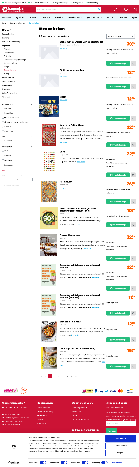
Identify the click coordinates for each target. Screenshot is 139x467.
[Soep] (49, 161)
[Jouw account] (116, 9)
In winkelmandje (119, 63)
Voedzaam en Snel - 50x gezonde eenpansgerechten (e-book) (78, 209)
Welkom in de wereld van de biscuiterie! (81, 42)
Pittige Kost (66, 182)
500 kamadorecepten (72, 70)
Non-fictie (6, 89)
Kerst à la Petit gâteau (72, 125)
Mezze (63, 97)
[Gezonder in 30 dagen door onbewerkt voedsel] (49, 275)
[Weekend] (49, 331)
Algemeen (6, 45)
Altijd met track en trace (39, 3)
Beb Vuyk (7, 108)
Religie (6, 66)
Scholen (74, 415)
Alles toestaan (121, 438)
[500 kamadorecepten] (49, 80)
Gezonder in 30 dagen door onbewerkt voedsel (80, 266)
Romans (5, 38)
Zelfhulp (7, 56)
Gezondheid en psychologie (15, 59)
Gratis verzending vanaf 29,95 (15, 3)
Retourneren (41, 423)
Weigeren (120, 453)
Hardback (7, 155)
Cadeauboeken (8, 34)
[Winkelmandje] (135, 9)
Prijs (3, 171)
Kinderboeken (8, 77)
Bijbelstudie (7, 85)
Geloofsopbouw (8, 81)
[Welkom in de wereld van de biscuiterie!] (49, 52)
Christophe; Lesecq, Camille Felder (16, 122)
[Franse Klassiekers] (49, 245)
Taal (3, 137)
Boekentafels (76, 411)
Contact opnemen (43, 408)
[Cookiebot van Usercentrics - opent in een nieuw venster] (14, 462)
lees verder (63, 48)
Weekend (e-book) (70, 322)
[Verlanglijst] (126, 9)
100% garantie (78, 3)
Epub (6, 151)
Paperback (8, 160)
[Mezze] (49, 106)
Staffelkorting (93, 3)
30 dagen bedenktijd (60, 3)
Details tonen (117, 463)
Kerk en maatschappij (11, 42)
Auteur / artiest (7, 104)
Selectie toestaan (120, 446)
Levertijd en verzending (45, 411)
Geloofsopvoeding (9, 93)
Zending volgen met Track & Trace (17, 418)
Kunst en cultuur (10, 63)
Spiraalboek (8, 165)
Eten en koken (10, 70)
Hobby (6, 73)
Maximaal (25, 177)
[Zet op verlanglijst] (133, 63)
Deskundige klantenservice (14, 421)
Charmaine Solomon (11, 117)
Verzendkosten (42, 415)
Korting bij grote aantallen (81, 419)
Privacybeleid (129, 416)
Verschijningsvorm (8, 146)
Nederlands (8, 141)
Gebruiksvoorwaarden (114, 419)
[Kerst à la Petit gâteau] (49, 135)
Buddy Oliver (8, 113)
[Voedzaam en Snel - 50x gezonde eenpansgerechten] (49, 218)
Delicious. (7, 127)
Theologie (6, 97)
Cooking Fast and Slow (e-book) (77, 348)
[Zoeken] (98, 9)
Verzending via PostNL (13, 414)
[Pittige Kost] (49, 191)
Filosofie (7, 49)
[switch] (64, 462)
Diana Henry (8, 131)
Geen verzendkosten (11, 186)
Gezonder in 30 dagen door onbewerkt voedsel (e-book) (80, 296)
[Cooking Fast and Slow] (49, 358)
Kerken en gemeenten (79, 408)
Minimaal (8, 177)
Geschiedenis (9, 52)
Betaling (40, 419)
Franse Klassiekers (70, 235)
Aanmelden (112, 431)
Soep (62, 152)
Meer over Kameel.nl (12, 425)
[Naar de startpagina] (13, 9)
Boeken (6, 30)
